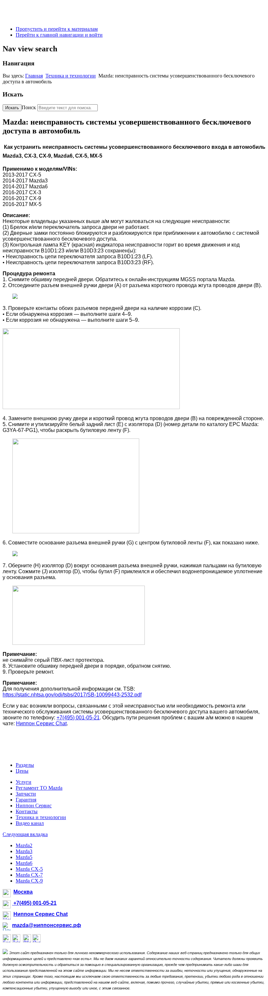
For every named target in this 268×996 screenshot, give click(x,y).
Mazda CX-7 (29, 875)
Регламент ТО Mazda (39, 788)
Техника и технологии (70, 75)
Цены (22, 771)
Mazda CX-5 (29, 869)
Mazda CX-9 (29, 881)
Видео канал (30, 823)
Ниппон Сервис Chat (41, 723)
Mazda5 (24, 857)
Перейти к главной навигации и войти (59, 35)
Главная (34, 75)
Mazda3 (24, 851)
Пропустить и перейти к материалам (57, 29)
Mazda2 (24, 845)
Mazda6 (24, 863)
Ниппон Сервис (34, 805)
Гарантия (26, 799)
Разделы (25, 765)
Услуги (23, 782)
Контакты (27, 811)
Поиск (29, 107)
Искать (12, 107)
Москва (23, 892)
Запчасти (26, 794)
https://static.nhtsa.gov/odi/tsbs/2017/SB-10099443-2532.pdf (72, 694)
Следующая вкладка (25, 834)
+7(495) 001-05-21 (78, 717)
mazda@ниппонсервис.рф (46, 925)
